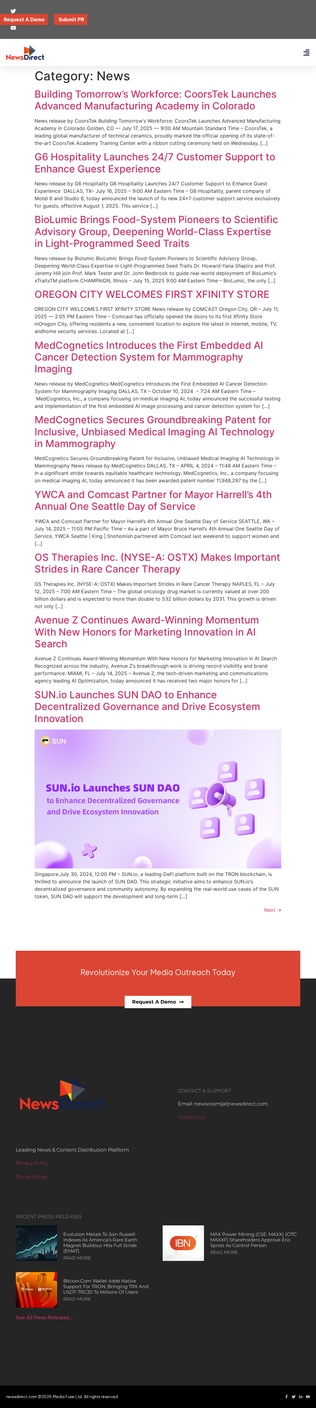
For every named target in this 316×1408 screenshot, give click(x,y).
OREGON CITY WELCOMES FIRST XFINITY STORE (152, 294)
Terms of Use (32, 1177)
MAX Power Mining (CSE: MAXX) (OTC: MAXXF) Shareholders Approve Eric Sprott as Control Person (253, 1239)
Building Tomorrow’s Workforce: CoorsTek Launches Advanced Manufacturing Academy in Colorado (155, 100)
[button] (306, 53)
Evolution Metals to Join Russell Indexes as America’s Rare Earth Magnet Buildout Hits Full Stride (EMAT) (100, 1242)
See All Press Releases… (44, 1317)
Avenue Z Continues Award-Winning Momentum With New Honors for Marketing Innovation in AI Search (147, 632)
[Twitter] (294, 1397)
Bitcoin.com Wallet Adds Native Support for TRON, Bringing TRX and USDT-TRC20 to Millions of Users (105, 1286)
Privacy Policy (32, 1163)
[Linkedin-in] (301, 1397)
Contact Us (191, 1117)
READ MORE (77, 1258)
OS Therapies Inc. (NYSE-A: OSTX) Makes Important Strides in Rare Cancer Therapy (157, 563)
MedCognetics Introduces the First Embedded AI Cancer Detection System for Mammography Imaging (149, 357)
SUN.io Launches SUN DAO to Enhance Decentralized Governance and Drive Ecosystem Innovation (147, 707)
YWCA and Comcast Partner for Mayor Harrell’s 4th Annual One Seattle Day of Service (153, 500)
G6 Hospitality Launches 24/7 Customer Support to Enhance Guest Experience (155, 163)
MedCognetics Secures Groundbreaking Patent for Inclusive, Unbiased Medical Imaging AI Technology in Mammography (155, 432)
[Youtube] (308, 1397)
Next (272, 910)
